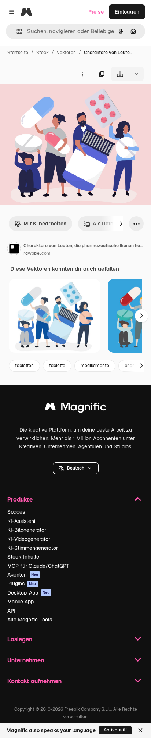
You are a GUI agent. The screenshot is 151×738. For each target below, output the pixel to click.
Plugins (21, 583)
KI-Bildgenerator (26, 530)
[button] (76, 468)
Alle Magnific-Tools (29, 619)
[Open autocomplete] (16, 31)
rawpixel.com (37, 253)
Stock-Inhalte (23, 556)
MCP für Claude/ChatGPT (38, 566)
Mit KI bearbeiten (44, 223)
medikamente (95, 365)
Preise (96, 11)
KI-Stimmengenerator (32, 548)
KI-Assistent (21, 521)
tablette (57, 365)
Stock (42, 53)
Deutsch (75, 468)
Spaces (16, 512)
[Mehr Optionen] (82, 74)
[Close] (140, 730)
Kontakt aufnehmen (34, 681)
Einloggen (127, 11)
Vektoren (66, 53)
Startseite (17, 53)
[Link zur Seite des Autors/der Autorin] (14, 249)
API (11, 610)
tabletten (24, 365)
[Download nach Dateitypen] (136, 74)
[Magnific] (75, 408)
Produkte (20, 499)
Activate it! (115, 730)
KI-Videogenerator (28, 539)
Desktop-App (28, 592)
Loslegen (19, 639)
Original (47, 98)
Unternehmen (25, 660)
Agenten (22, 574)
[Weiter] (121, 223)
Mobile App (20, 601)
